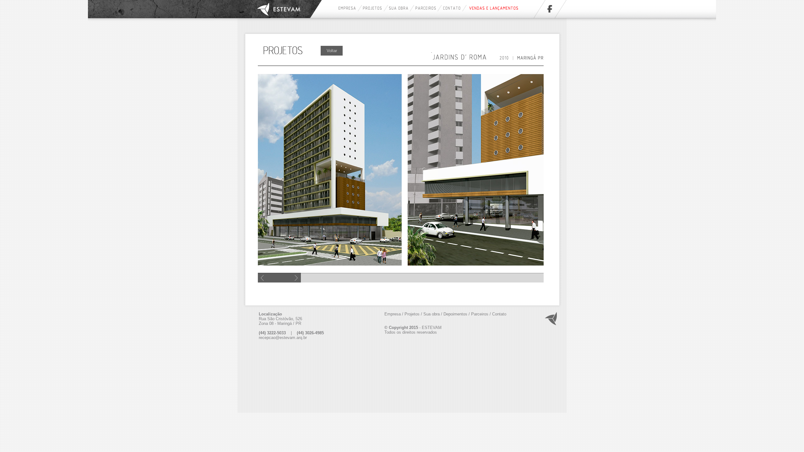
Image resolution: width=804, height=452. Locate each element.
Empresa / (393, 314)
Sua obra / (432, 314)
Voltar (332, 50)
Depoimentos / (456, 314)
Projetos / (413, 314)
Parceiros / (481, 314)
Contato (499, 314)
